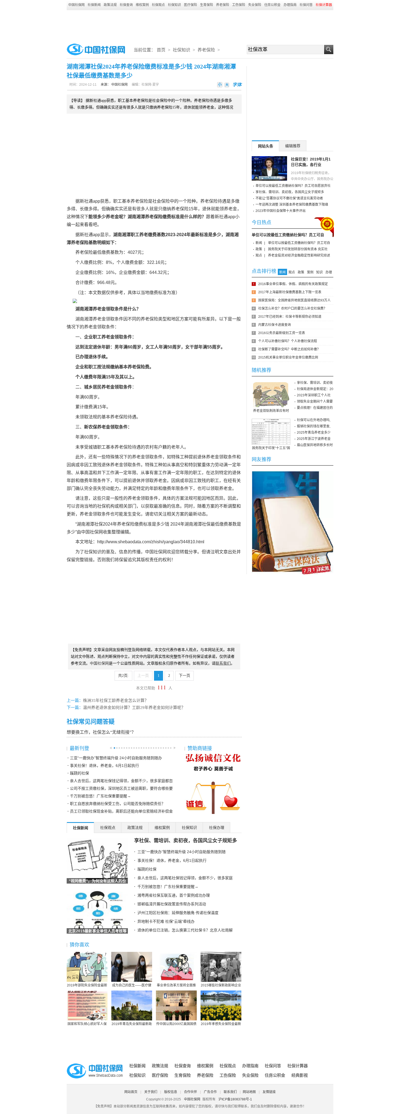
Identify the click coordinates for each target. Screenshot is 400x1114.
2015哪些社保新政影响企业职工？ (221, 985)
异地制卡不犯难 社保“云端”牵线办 (166, 921)
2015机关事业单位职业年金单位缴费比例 (288, 357)
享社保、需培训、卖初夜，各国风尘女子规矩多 (185, 840)
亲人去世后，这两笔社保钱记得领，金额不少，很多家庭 (185, 878)
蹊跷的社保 (79, 773)
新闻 (259, 243)
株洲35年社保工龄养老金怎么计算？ (116, 700)
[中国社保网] (95, 1064)
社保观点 (158, 5)
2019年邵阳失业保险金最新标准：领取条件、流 (87, 985)
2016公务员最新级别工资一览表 (281, 333)
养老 (135, 201)
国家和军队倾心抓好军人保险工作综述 (87, 1024)
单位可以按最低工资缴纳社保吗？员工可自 (288, 235)
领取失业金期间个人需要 (315, 401)
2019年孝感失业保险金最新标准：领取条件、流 (221, 1024)
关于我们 (150, 1092)
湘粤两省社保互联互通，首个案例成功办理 (173, 895)
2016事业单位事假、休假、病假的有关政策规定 (293, 284)
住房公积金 (272, 5)
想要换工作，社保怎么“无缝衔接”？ (101, 732)
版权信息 (170, 1092)
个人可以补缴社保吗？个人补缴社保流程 (287, 341)
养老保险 (222, 5)
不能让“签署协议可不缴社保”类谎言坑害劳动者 (289, 198)
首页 (161, 50)
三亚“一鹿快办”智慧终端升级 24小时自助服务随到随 (181, 852)
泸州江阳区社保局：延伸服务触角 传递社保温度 (178, 913)
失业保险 (254, 5)
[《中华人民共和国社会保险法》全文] (292, 473)
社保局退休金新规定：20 (315, 389)
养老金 (230, 208)
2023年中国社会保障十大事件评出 (281, 211)
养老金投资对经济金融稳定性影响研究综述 (299, 255)
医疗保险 (190, 5)
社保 (101, 506)
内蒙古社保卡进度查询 (274, 325)
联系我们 (230, 1092)
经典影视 (299, 1075)
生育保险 (206, 5)
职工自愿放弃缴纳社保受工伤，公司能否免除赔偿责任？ (117, 803)
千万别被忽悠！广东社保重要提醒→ (100, 796)
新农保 (90, 427)
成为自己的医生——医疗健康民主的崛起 (131, 985)
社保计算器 (297, 1065)
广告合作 (210, 1092)
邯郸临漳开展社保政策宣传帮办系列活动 (171, 904)
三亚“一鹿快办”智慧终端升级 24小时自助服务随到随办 (116, 758)
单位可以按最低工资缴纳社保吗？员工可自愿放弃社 (293, 186)
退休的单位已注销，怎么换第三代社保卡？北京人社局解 (185, 930)
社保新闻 (94, 5)
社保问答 (306, 5)
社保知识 (174, 5)
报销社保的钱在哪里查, (313, 426)
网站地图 (249, 1092)
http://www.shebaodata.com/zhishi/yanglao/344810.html (150, 541)
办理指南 (290, 5)
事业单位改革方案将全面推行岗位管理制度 (176, 985)
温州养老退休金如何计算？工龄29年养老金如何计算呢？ (134, 707)
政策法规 (110, 5)
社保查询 (126, 5)
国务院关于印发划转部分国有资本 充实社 (298, 249)
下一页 (184, 676)
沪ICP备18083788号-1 (235, 1099)
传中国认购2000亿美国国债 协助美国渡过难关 (176, 1024)
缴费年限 (92, 377)
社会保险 (161, 201)
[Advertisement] (200, 25)
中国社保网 (76, 5)
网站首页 (130, 1092)
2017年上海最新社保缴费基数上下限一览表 (289, 292)
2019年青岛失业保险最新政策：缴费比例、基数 (132, 1024)
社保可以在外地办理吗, (313, 420)
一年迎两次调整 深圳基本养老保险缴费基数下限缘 (292, 204)
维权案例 (142, 5)
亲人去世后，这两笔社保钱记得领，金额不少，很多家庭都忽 (121, 781)
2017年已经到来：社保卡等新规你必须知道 (289, 317)
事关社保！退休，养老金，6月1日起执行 (104, 765)
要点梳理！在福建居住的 (315, 408)
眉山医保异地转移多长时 (315, 445)
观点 (259, 255)
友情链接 (269, 1092)
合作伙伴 (190, 1092)
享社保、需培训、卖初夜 (315, 383)
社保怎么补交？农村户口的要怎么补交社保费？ (292, 308)
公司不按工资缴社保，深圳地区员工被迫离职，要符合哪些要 (121, 788)
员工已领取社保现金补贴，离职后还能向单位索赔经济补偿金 (121, 811)
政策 (259, 249)
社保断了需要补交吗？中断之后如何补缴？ (289, 349)
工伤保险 (238, 5)
